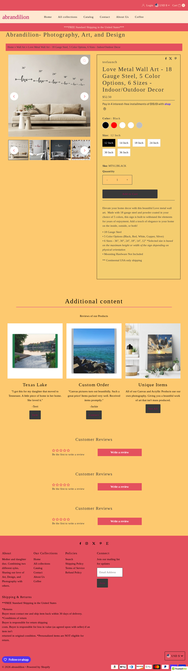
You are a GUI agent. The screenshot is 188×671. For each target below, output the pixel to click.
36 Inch (124, 152)
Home (48, 16)
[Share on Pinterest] (176, 58)
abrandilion (15, 17)
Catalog (89, 16)
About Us (122, 16)
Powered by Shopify (38, 666)
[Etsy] (107, 543)
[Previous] (14, 96)
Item (35, 414)
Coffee (139, 16)
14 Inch (124, 142)
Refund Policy (73, 572)
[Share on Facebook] (166, 58)
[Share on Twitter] (171, 58)
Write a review (120, 452)
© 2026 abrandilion (13, 666)
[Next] (84, 96)
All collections (67, 16)
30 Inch (108, 152)
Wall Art (21, 47)
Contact (105, 16)
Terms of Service (75, 568)
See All (153, 408)
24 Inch (154, 142)
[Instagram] (86, 543)
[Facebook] (80, 543)
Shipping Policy (74, 563)
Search (69, 559)
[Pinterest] (101, 543)
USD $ (164, 5)
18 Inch (139, 142)
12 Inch (108, 142)
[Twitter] (93, 543)
